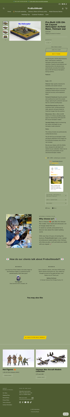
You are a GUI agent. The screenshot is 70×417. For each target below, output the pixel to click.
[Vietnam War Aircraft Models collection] (51, 358)
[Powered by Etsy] (52, 172)
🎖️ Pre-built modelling (19, 11)
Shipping (47, 33)
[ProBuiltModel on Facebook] (23, 402)
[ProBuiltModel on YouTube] (25, 402)
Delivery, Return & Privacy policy (37, 11)
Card (47, 14)
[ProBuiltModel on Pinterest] (28, 402)
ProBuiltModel (35, 8)
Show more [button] (53, 189)
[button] (50, 177)
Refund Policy (6, 397)
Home (9, 11)
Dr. (55, 168)
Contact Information (7, 404)
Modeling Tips (26, 14)
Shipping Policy (6, 395)
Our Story (5, 393)
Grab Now (8, 375)
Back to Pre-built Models (36, 337)
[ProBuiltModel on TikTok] (31, 402)
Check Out (41, 377)
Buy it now (56, 54)
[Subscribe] (32, 398)
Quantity (48, 40)
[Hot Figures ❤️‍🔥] (18, 358)
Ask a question (52, 199)
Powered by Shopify (35, 411)
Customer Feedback (38, 14)
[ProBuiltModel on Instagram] (20, 402)
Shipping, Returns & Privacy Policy (54, 195)
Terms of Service (7, 402)
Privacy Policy (6, 400)
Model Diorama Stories (55, 11)
